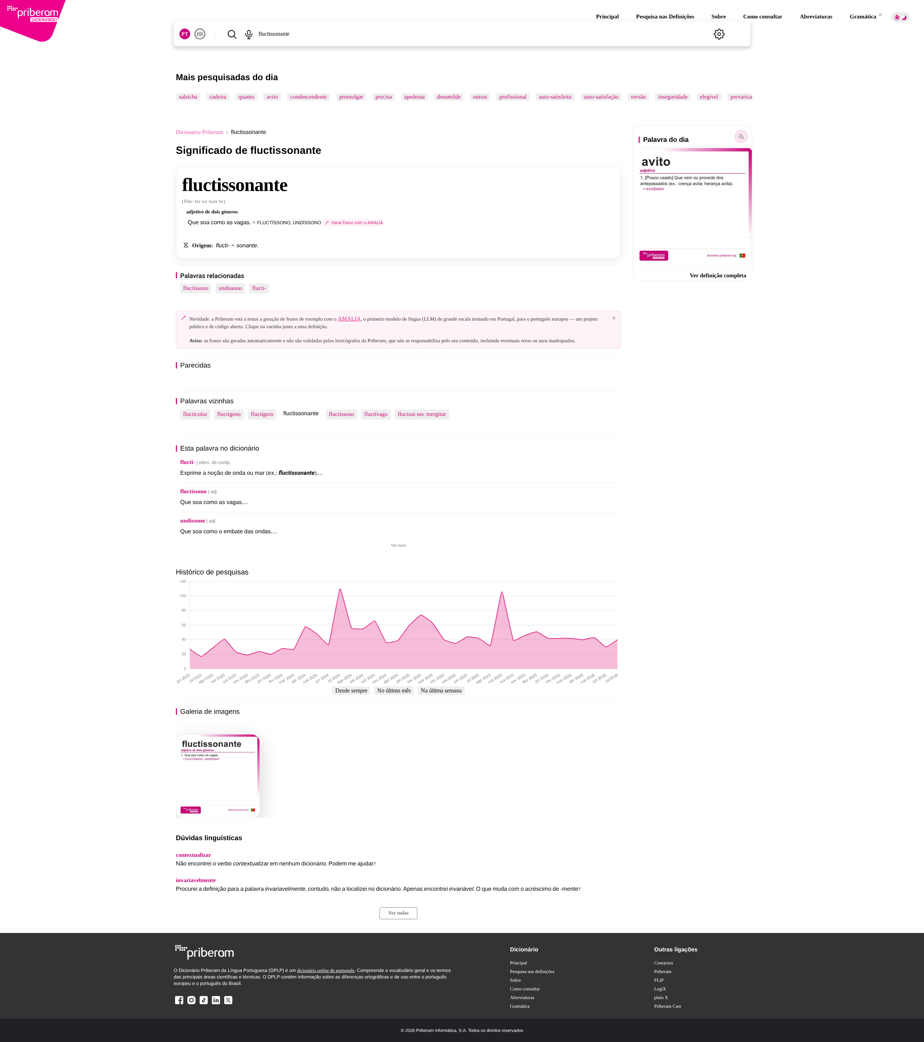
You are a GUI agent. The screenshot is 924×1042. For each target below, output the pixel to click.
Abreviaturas (816, 17)
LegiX (660, 988)
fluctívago (376, 414)
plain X (661, 997)
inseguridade (673, 97)
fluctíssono (195, 288)
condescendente (309, 97)
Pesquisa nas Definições (665, 17)
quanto (246, 97)
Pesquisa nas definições (532, 971)
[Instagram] (191, 1004)
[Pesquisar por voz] (248, 34)
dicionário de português (325, 970)
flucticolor (195, 414)
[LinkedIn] (215, 1004)
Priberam (662, 971)
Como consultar (763, 17)
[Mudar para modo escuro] (901, 17)
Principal (607, 17)
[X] (228, 1004)
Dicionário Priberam (199, 132)
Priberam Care (667, 1006)
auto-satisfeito (555, 97)
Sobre (718, 17)
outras (480, 97)
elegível (709, 97)
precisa (384, 97)
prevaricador (745, 97)
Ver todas (398, 913)
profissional (513, 97)
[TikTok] (203, 1004)
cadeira (218, 97)
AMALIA (349, 319)
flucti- (259, 288)
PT (185, 34)
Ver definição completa (718, 276)
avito (272, 97)
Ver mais (398, 545)
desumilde (449, 97)
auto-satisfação (601, 97)
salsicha (188, 97)
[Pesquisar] (232, 34)
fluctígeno (229, 414)
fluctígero (262, 414)
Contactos (663, 962)
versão (638, 97)
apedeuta (414, 97)
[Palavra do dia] (741, 136)
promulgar (351, 97)
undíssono (230, 288)
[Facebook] (179, 1004)
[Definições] (719, 34)
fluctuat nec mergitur (422, 414)
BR (200, 34)
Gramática (864, 17)
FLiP (658, 980)
